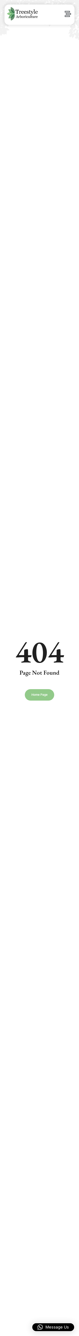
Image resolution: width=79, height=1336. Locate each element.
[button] (53, 1327)
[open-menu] (67, 14)
